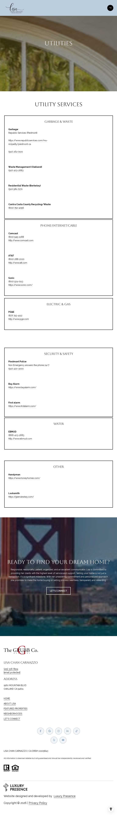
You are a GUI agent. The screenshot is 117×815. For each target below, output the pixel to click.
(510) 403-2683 (15, 170)
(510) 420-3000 (16, 368)
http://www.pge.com (18, 319)
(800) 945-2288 (16, 237)
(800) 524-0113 (15, 281)
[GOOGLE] (49, 731)
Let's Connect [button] (58, 591)
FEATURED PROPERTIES (15, 708)
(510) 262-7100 (15, 151)
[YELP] (54, 740)
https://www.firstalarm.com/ (22, 406)
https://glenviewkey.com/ (21, 497)
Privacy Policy (38, 803)
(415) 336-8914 (11, 669)
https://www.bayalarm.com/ (22, 387)
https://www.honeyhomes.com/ (24, 478)
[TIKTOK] (76, 731)
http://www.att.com (17, 263)
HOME (7, 698)
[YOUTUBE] (63, 740)
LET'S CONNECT (12, 719)
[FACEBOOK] (40, 731)
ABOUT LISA (10, 703)
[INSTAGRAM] (58, 731)
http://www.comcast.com (20, 240)
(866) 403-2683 (16, 435)
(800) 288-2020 (16, 259)
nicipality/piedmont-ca (19, 144)
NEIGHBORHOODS (13, 713)
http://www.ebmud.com (20, 438)
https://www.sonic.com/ (20, 285)
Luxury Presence (65, 796)
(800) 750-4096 (16, 208)
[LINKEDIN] (67, 731)
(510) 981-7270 (15, 189)
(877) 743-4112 (15, 315)
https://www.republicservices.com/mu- (28, 140)
